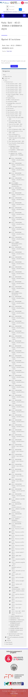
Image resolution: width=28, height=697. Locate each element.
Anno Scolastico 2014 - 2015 (14, 89)
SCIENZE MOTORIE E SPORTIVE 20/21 (15, 625)
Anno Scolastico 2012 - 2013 (14, 92)
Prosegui (14, 695)
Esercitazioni (10, 108)
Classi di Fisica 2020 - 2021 (15, 124)
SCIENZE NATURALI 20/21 (16, 628)
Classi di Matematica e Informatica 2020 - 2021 (15, 135)
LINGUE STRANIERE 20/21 (16, 616)
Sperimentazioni (11, 110)
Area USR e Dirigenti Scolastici (14, 106)
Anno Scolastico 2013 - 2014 (14, 91)
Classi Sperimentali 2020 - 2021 (16, 141)
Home (4, 74)
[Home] (14, 3)
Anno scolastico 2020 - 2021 (14, 115)
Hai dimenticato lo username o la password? (14, 12)
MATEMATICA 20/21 (15, 618)
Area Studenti (9, 644)
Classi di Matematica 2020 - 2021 (17, 129)
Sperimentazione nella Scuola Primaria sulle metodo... (16, 634)
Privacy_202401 (14, 693)
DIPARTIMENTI (13, 632)
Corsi (6, 80)
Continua (14, 66)
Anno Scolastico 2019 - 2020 (14, 114)
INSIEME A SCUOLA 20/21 (16, 630)
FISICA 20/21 (13, 151)
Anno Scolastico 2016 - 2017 (14, 85)
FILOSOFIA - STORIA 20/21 (16, 150)
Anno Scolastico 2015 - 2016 (14, 87)
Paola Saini (9, 51)
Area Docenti (9, 642)
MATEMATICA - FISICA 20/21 (17, 620)
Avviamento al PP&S (12, 101)
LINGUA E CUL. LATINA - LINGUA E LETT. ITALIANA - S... (17, 155)
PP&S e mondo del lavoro (13, 99)
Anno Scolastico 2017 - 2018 (14, 83)
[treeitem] (14, 359)
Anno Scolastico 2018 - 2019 (14, 112)
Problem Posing (10, 98)
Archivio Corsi (9, 82)
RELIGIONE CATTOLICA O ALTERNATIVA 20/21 (16, 622)
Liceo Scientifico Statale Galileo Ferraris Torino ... (16, 143)
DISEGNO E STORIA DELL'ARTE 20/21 (15, 147)
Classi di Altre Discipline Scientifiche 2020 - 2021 (15, 121)
